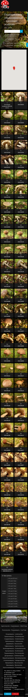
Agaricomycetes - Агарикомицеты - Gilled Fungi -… (12, 40)
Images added (4, 592)
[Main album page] (5, 4)
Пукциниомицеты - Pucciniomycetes (14, 653)
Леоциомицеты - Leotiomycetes (14, 634)
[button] (14, 69)
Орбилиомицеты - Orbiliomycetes (14, 641)
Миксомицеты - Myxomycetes (14, 665)
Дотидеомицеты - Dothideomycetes (14, 655)
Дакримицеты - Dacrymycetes (14, 643)
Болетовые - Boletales (13, 43)
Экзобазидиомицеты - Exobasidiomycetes (14, 648)
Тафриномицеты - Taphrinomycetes (14, 646)
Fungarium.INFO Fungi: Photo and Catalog (12, 35)
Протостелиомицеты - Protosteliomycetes (14, 667)
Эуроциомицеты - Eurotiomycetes (14, 651)
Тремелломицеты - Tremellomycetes (14, 636)
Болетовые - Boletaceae (14, 45)
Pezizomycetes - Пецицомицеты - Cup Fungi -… (14, 630)
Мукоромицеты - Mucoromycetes (14, 662)
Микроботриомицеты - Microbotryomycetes (14, 658)
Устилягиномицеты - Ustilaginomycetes (14, 660)
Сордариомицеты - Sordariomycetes (14, 639)
